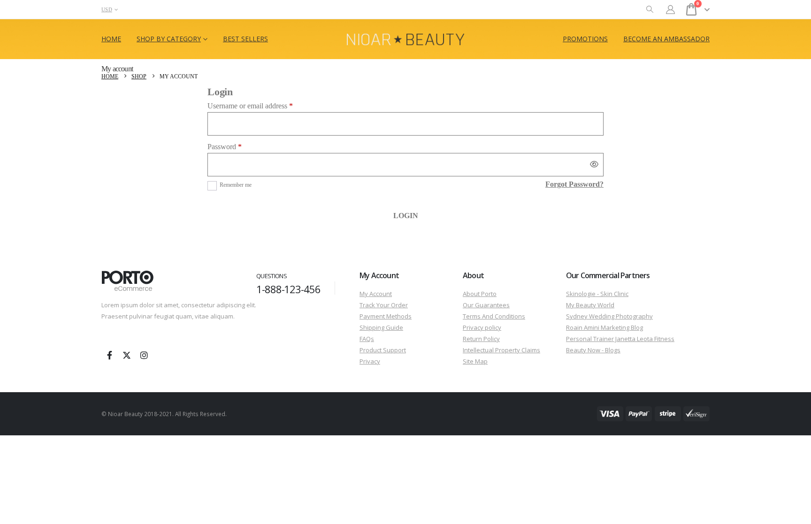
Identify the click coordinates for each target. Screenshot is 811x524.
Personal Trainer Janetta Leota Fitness (620, 338)
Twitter (127, 355)
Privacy (370, 361)
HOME (111, 38)
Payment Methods (386, 316)
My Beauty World (590, 305)
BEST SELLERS (245, 38)
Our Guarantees (486, 305)
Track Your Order (384, 305)
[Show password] (594, 164)
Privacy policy (482, 327)
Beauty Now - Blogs (593, 350)
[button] (650, 10)
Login (405, 216)
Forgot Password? (574, 184)
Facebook (109, 355)
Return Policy (481, 338)
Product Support (383, 350)
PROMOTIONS (585, 38)
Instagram (144, 355)
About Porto (480, 293)
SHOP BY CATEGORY (169, 38)
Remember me (236, 185)
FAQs (367, 338)
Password (237, 147)
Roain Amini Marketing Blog (604, 327)
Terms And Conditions (494, 316)
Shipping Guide (381, 327)
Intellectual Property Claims (501, 350)
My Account (376, 293)
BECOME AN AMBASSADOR (666, 38)
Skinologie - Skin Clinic (597, 293)
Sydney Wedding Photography (609, 316)
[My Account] (671, 9)
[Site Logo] (405, 39)
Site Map (475, 361)
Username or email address (263, 106)
